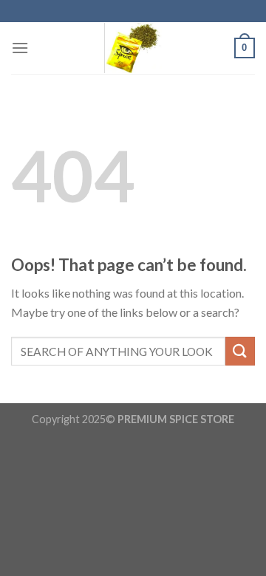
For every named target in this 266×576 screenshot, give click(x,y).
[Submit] (240, 351)
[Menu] (20, 48)
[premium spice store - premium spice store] (133, 48)
